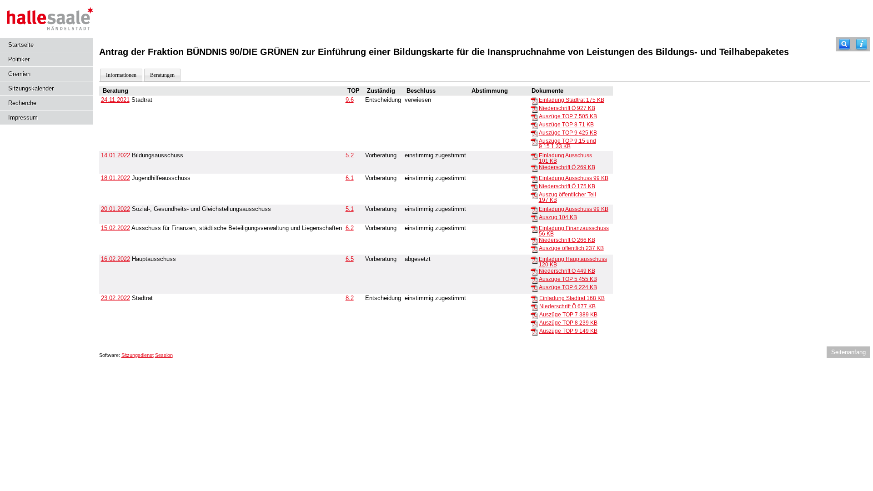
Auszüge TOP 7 (568, 116)
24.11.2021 (115, 99)
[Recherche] (844, 44)
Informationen (121, 75)
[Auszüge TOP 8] (534, 125)
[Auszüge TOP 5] (534, 279)
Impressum (23, 117)
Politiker (19, 59)
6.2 (350, 228)
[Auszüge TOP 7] (534, 117)
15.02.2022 (115, 228)
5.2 (350, 155)
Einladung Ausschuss (573, 178)
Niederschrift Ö (567, 108)
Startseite (21, 44)
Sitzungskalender (31, 88)
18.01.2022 (115, 178)
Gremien (19, 73)
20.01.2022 (115, 208)
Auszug (558, 217)
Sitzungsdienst (137, 355)
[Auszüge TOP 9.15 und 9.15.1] (534, 141)
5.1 (350, 208)
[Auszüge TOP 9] (534, 133)
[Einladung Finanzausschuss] (534, 228)
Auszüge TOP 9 (568, 132)
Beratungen (162, 75)
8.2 (350, 298)
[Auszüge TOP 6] (534, 288)
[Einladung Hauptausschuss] (534, 259)
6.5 (350, 259)
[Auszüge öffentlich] (534, 248)
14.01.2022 (115, 155)
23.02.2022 (115, 298)
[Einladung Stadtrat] (534, 100)
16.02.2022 (115, 259)
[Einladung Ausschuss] (534, 156)
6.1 (350, 178)
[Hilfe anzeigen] (861, 44)
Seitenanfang (848, 352)
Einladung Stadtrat (571, 100)
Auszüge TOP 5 (568, 279)
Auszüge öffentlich (571, 248)
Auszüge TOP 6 (568, 287)
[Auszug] (534, 217)
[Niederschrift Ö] (534, 108)
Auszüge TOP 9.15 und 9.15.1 (567, 143)
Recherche (22, 103)
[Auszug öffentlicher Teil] (534, 195)
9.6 (350, 99)
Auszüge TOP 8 (566, 124)
